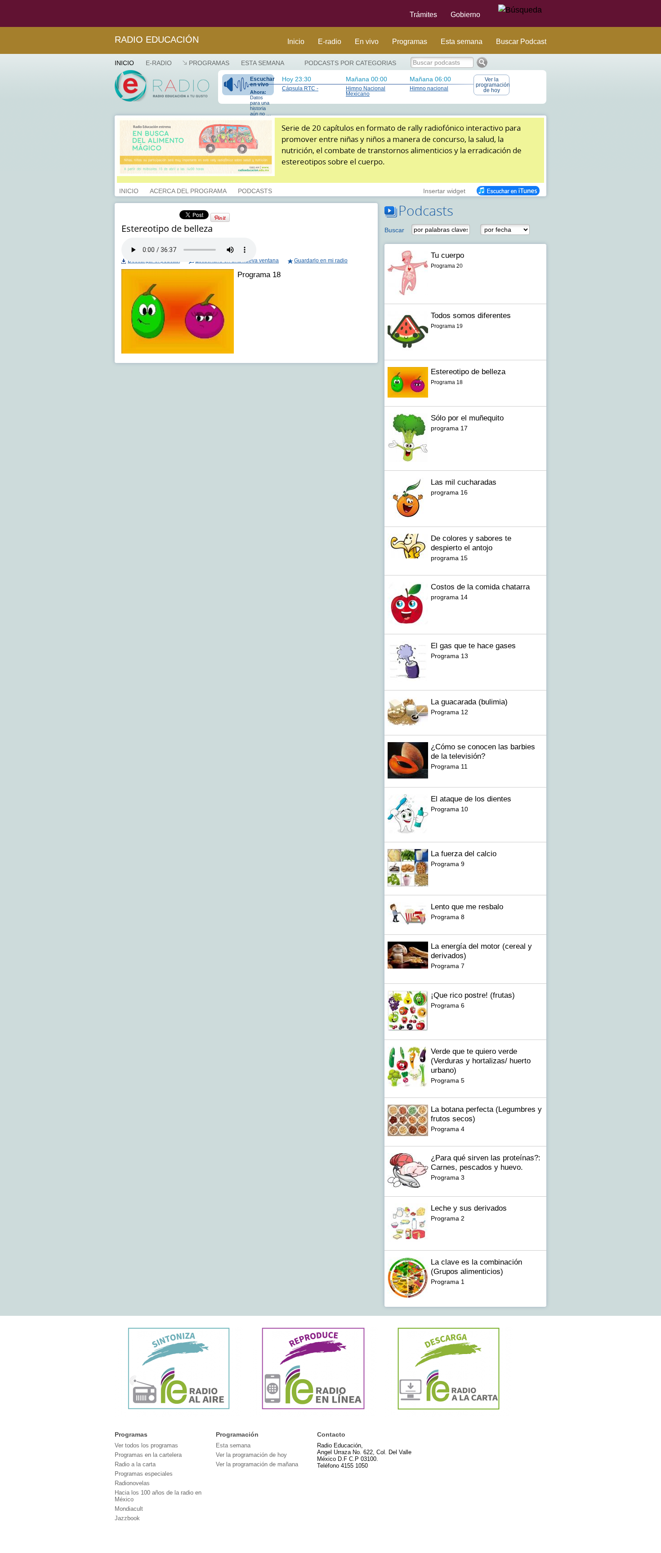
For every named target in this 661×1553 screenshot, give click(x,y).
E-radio (329, 41)
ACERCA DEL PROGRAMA (188, 190)
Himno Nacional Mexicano (365, 91)
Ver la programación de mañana (257, 1464)
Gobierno (465, 14)
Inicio (295, 41)
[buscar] (520, 10)
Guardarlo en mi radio (321, 260)
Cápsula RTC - (300, 88)
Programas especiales (144, 1473)
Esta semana (461, 41)
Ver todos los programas (146, 1445)
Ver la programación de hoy (492, 85)
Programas (409, 41)
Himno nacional (429, 88)
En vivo (367, 41)
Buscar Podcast (521, 41)
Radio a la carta (135, 1464)
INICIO (128, 190)
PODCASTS (255, 190)
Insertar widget (444, 190)
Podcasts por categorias (350, 62)
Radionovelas (132, 1483)
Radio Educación (157, 39)
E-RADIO (159, 62)
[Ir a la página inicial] (109, 13)
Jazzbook (127, 1518)
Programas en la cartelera (148, 1454)
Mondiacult (129, 1508)
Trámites (423, 14)
